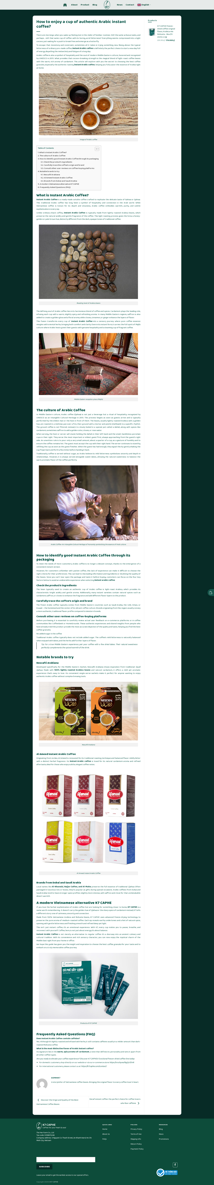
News (119, 5)
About (74, 5)
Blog (95, 5)
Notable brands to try (49, 171)
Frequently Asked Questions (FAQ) (55, 187)
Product (85, 5)
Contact (130, 5)
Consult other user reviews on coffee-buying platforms (69, 168)
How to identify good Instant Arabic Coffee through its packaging (69, 159)
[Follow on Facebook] (175, 1164)
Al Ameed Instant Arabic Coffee (58, 177)
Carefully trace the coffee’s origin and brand (64, 165)
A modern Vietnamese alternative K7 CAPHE (59, 184)
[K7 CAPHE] (107, 5)
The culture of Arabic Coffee (52, 155)
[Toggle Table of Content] (96, 149)
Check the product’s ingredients (58, 162)
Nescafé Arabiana (52, 174)
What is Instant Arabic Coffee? (53, 152)
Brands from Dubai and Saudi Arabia (60, 181)
